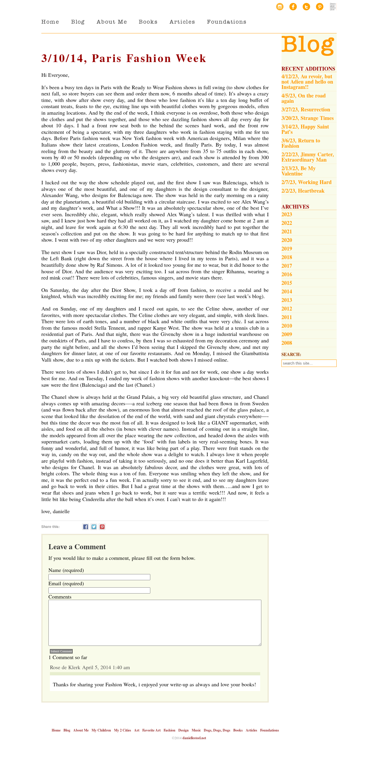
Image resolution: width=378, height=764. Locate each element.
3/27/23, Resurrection (305, 109)
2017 (286, 265)
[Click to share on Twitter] (93, 526)
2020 (286, 240)
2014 (286, 291)
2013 (286, 300)
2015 (286, 283)
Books (148, 21)
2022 (286, 223)
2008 (286, 343)
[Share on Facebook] (85, 526)
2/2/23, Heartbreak (303, 190)
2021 (286, 231)
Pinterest (319, 6)
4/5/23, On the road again (303, 98)
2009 (286, 334)
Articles (182, 21)
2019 (286, 248)
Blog (78, 21)
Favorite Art (151, 730)
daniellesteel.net (194, 737)
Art (136, 730)
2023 (286, 214)
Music (196, 730)
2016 (286, 274)
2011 (286, 317)
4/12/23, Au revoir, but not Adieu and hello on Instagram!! (307, 81)
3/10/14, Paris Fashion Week (124, 58)
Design (183, 730)
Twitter (306, 6)
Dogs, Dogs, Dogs (217, 730)
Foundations (227, 21)
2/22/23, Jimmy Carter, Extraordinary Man (307, 156)
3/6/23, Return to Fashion (300, 142)
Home (50, 21)
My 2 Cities (122, 730)
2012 (286, 308)
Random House (333, 6)
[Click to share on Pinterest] (102, 526)
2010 (286, 325)
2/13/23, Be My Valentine (298, 170)
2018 (286, 257)
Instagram (280, 6)
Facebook (293, 6)
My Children (101, 730)
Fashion (169, 730)
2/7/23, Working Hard (306, 182)
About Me (112, 21)
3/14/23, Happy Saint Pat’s (305, 129)
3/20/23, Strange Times (307, 118)
